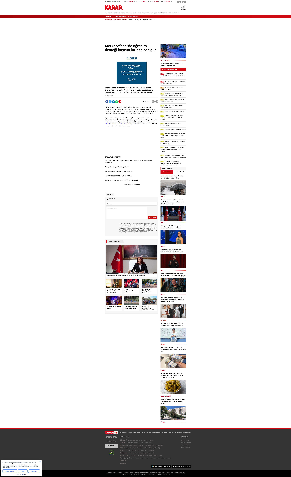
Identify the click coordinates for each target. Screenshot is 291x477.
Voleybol (139, 448)
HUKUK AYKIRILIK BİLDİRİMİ (184, 432)
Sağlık (138, 450)
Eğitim (152, 440)
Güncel (110, 13)
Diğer (159, 448)
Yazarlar (117, 13)
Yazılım (149, 453)
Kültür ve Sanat (154, 458)
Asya (146, 443)
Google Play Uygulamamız (162, 466)
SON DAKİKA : (109, 16)
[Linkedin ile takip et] (114, 437)
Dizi (138, 455)
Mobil (130, 453)
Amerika (136, 443)
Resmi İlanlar (162, 13)
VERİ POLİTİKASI (172, 432)
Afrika (150, 443)
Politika (129, 440)
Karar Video (146, 13)
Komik (147, 455)
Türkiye (142, 440)
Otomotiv (140, 445)
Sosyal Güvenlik (152, 445)
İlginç (150, 455)
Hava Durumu (185, 440)
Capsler (137, 458)
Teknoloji (123, 453)
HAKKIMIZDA (123, 432)
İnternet (135, 453)
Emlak (135, 445)
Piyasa (130, 445)
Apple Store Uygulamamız (183, 466)
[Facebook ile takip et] (183, 2)
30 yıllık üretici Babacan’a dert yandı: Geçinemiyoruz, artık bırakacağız (133, 16)
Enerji (145, 445)
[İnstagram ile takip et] (180, 2)
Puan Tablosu (185, 445)
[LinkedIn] (113, 101)
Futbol (127, 448)
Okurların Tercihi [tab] (167, 172)
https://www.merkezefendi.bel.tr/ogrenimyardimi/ (120, 124)
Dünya (123, 13)
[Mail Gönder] (119, 101)
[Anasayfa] (106, 13)
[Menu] (178, 13)
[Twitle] (110, 101)
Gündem (133, 455)
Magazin (133, 450)
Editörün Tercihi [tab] (180, 172)
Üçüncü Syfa (136, 440)
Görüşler (154, 13)
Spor (134, 13)
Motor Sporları (153, 448)
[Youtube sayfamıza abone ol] (111, 437)
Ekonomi (129, 13)
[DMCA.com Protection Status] (111, 452)
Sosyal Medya (143, 453)
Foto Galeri (124, 458)
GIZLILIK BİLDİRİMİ (162, 432)
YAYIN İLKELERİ (141, 432)
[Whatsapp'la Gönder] (116, 101)
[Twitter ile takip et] (185, 2)
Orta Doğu (130, 443)
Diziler (128, 450)
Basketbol (133, 448)
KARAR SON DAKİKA (111, 446)
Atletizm (145, 448)
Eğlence (151, 450)
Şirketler (160, 445)
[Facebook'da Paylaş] (106, 101)
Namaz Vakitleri (186, 443)
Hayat (139, 13)
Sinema (142, 455)
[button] (143, 101)
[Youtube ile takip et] (178, 2)
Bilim (153, 453)
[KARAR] (114, 7)
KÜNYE (134, 432)
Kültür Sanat (172, 13)
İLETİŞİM (130, 432)
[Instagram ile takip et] (116, 437)
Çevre (147, 440)
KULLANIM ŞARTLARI (151, 432)
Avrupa (142, 443)
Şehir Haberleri (185, 447)
